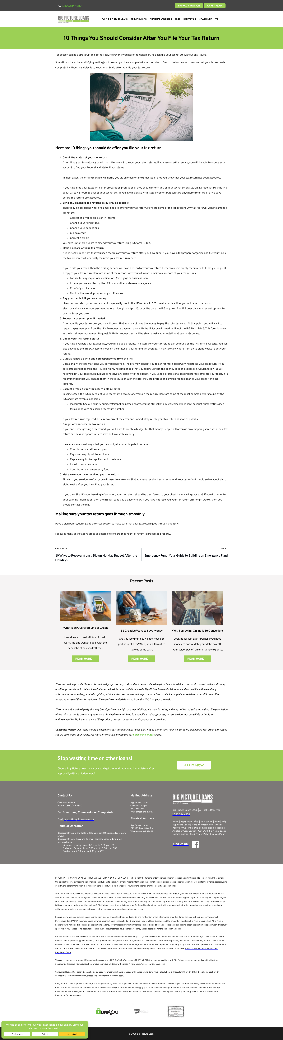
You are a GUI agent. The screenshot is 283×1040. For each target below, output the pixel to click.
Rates (217, 821)
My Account (206, 821)
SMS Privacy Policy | (200, 834)
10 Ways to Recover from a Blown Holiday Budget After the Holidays (96, 557)
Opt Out (202, 831)
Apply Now (186, 821)
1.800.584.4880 (73, 805)
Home (175, 821)
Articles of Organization (184, 831)
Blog (196, 821)
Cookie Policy (218, 834)
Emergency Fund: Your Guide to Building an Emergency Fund (186, 555)
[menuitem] (115, 19)
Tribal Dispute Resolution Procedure (205, 827)
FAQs (183, 827)
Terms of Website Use (202, 824)
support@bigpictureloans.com (79, 819)
